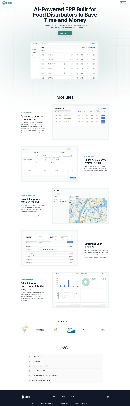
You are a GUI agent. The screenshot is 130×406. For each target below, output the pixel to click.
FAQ (62, 3)
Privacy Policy (64, 403)
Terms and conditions (80, 403)
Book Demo (71, 3)
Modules (54, 3)
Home (46, 3)
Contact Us (82, 3)
